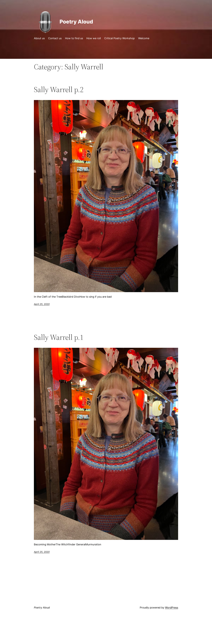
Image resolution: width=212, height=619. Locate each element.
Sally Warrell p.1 (58, 337)
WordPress (171, 607)
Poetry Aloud (76, 21)
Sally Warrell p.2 (58, 89)
